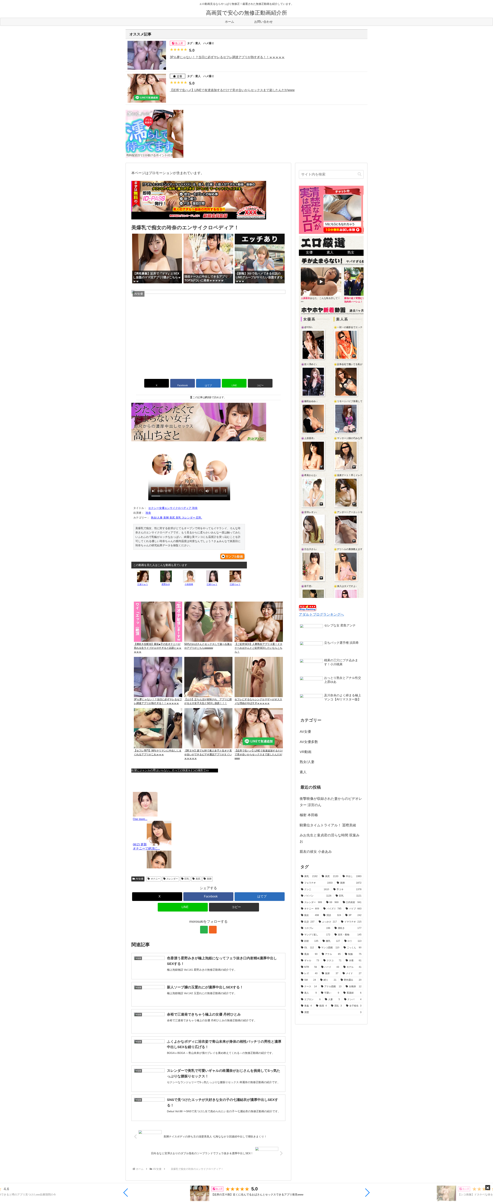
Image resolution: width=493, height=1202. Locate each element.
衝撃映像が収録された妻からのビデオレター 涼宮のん (331, 802)
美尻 (198, 878)
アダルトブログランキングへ (321, 614)
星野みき (166, 584)
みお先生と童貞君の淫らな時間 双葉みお (330, 838)
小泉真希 (189, 584)
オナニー (155, 878)
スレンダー (172, 878)
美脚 (209, 878)
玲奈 (148, 512)
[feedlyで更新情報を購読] (204, 929)
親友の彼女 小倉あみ (316, 852)
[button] (125, 1192)
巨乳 (186, 878)
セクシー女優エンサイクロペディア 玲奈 (173, 508)
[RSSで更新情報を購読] (213, 929)
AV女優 (139, 878)
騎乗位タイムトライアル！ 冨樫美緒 (328, 825)
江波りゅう (142, 584)
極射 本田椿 (309, 815)
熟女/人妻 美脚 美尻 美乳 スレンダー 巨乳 (176, 517)
